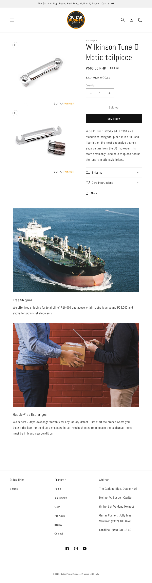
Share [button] (93, 193)
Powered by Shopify (90, 574)
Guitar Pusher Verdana (71, 574)
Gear (57, 507)
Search (14, 489)
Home (57, 489)
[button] (12, 19)
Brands (58, 524)
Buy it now (114, 119)
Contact (58, 533)
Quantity (90, 85)
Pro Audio (59, 515)
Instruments (60, 498)
